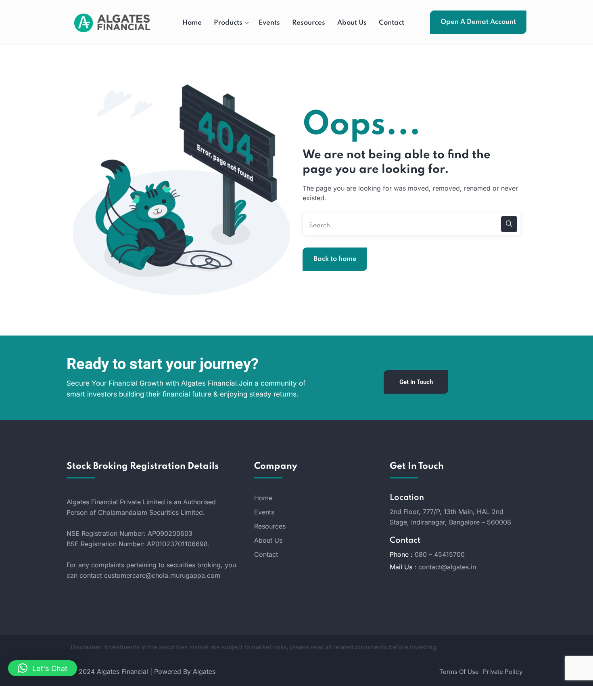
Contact (266, 554)
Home (263, 498)
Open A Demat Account (478, 22)
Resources (270, 526)
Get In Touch (416, 382)
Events (264, 512)
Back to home (335, 259)
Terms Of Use (459, 672)
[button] (42, 668)
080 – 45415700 (440, 554)
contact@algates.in (447, 567)
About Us (268, 540)
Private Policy (502, 672)
